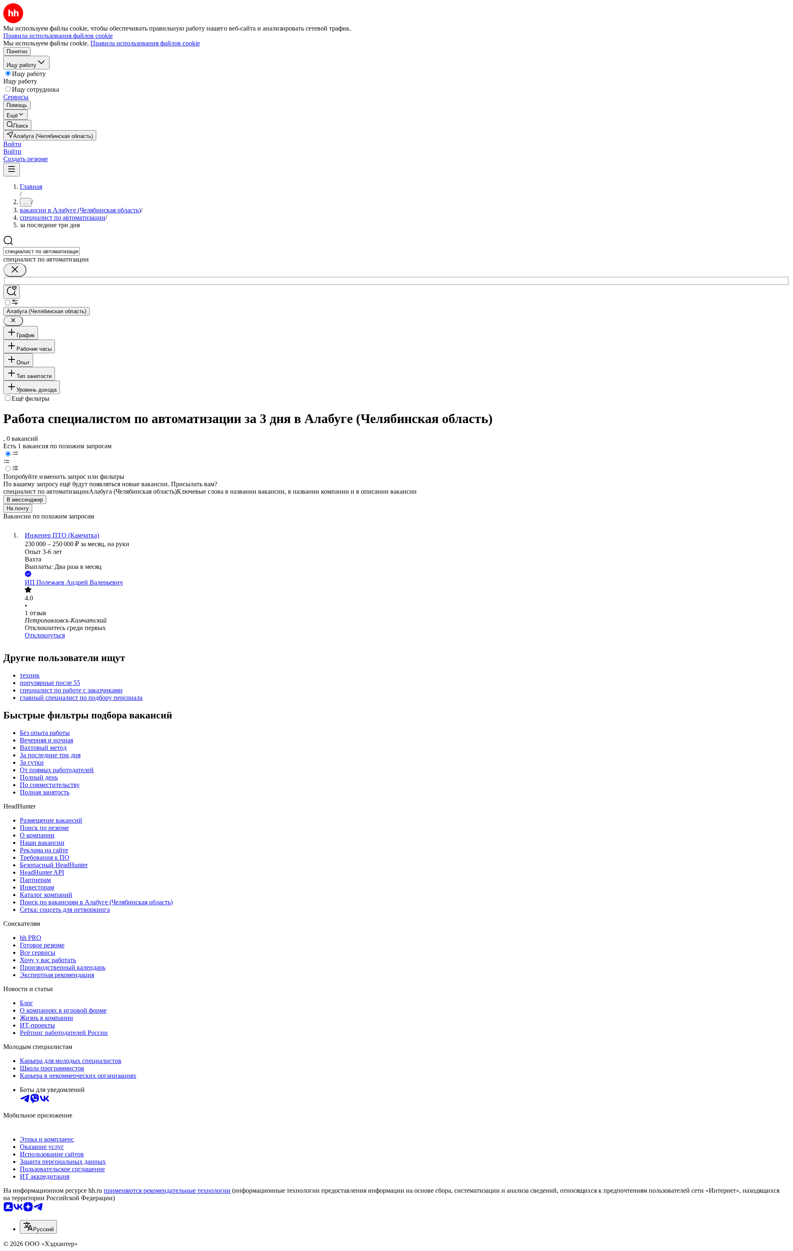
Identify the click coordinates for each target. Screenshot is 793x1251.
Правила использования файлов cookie (145, 43)
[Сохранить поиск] (11, 292)
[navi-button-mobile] (11, 169)
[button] (12, 143)
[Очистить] (14, 270)
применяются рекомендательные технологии (167, 1190)
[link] (17, 125)
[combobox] (41, 251)
